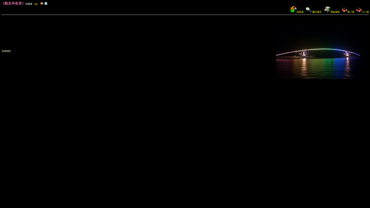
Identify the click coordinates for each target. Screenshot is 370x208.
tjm (36, 4)
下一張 (365, 12)
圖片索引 (317, 12)
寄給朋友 (335, 12)
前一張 (350, 12)
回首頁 (300, 12)
